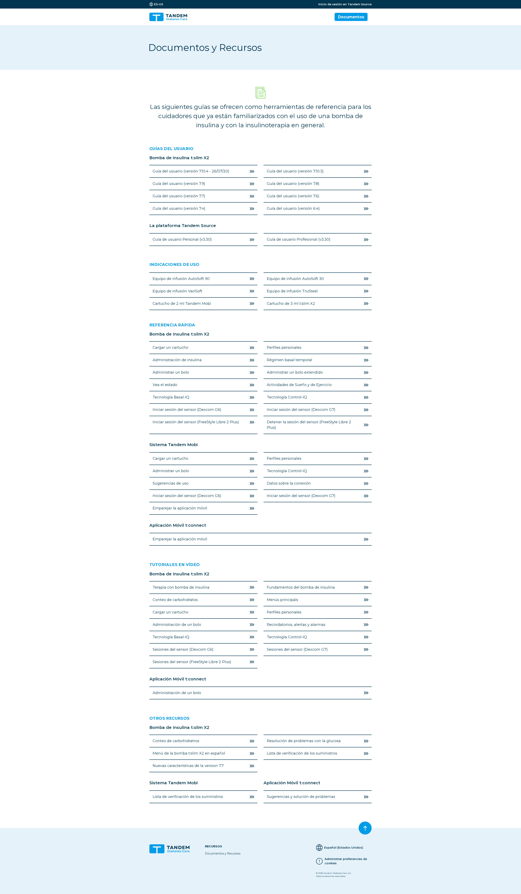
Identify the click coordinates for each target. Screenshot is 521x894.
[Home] (169, 17)
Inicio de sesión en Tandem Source (345, 4)
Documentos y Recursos (222, 853)
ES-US (158, 4)
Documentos (351, 17)
